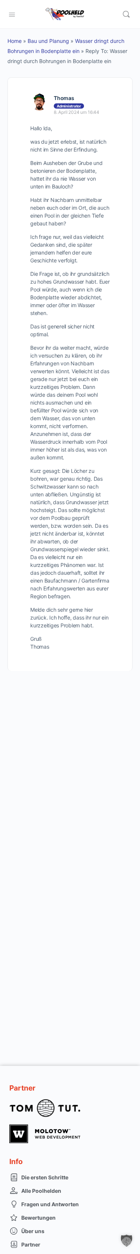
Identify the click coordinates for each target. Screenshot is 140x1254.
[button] (126, 1240)
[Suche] (126, 14)
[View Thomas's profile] (39, 101)
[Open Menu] (11, 14)
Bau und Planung (48, 41)
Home (14, 41)
